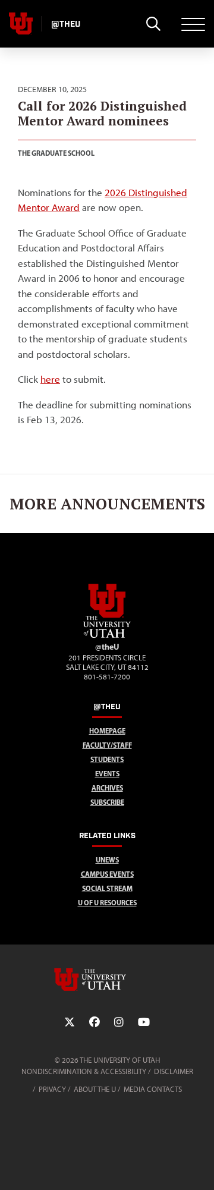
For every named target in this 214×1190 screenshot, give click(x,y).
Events (107, 773)
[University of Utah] (107, 979)
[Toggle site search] (153, 24)
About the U (95, 1089)
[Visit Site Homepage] (107, 635)
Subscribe (107, 802)
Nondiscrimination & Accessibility (83, 1071)
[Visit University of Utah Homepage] (21, 24)
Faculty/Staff (107, 745)
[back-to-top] (199, 1166)
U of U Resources (107, 902)
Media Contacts (153, 1089)
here (50, 379)
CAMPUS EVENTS (107, 874)
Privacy (52, 1089)
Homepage (107, 730)
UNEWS (107, 859)
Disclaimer (173, 1071)
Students (107, 759)
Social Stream (107, 888)
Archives (107, 787)
